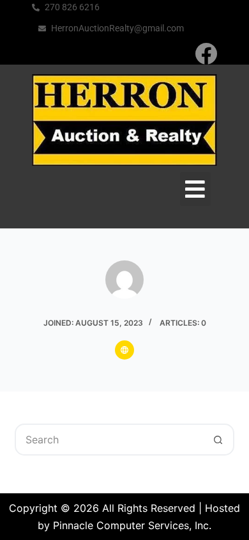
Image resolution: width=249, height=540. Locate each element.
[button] (195, 189)
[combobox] (109, 440)
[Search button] (218, 439)
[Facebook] (206, 53)
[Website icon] (124, 350)
